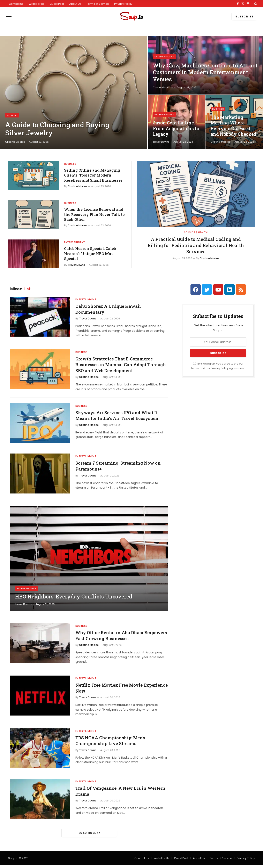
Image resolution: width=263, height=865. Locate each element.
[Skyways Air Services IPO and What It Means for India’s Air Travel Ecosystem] (40, 423)
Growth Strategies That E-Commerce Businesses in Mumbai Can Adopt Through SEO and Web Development (120, 364)
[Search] (255, 3)
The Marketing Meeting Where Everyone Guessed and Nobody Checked (233, 125)
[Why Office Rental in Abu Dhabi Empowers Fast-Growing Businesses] (40, 643)
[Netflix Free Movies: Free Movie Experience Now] (40, 696)
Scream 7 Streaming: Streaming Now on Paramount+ (118, 466)
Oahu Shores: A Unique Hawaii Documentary (108, 309)
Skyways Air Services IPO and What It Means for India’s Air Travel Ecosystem (116, 415)
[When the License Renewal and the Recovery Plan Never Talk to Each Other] (33, 214)
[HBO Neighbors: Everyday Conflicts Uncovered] (89, 558)
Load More (87, 833)
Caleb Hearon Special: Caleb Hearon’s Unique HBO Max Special (90, 253)
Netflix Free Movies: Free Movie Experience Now (121, 688)
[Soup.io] (131, 16)
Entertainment (164, 56)
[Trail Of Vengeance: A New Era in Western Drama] (40, 799)
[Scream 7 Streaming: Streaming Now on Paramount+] (40, 473)
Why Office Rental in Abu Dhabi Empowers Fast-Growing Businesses (121, 635)
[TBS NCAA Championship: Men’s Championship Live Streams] (40, 748)
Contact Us (16, 4)
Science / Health (196, 232)
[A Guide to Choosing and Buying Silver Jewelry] (73, 92)
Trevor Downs (161, 142)
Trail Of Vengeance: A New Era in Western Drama (120, 791)
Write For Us (36, 4)
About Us (75, 4)
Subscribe (244, 16)
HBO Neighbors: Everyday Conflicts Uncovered (73, 596)
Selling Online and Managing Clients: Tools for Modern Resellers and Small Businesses (93, 175)
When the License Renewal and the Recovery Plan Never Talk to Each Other (94, 214)
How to (12, 115)
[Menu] (9, 16)
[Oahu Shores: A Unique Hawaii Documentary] (40, 317)
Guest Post (57, 4)
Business (218, 109)
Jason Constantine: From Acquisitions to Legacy (176, 128)
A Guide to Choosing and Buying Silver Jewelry (57, 129)
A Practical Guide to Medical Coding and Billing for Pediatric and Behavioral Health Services (196, 245)
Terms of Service (98, 4)
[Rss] (241, 289)
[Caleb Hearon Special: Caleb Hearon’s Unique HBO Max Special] (33, 253)
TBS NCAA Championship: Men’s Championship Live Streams (110, 740)
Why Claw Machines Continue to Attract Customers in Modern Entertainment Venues (205, 72)
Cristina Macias (15, 142)
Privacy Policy (123, 4)
